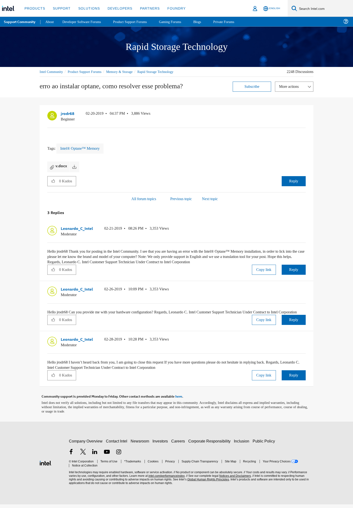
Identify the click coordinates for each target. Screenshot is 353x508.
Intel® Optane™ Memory (81, 148)
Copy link (264, 269)
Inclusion (242, 445)
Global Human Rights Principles (207, 483)
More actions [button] (290, 86)
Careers (179, 445)
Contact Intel (117, 445)
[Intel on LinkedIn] (95, 456)
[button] (304, 114)
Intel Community (52, 71)
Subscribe (252, 86)
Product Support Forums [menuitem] (135, 21)
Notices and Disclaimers (233, 479)
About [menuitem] (50, 21)
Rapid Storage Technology (165, 71)
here (178, 400)
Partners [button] (145, 8)
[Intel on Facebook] (71, 456)
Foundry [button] (171, 8)
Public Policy (264, 445)
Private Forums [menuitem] (233, 21)
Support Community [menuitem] (19, 21)
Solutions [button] (87, 8)
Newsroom (141, 445)
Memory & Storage (126, 71)
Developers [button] (116, 8)
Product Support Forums (88, 71)
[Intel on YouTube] (107, 456)
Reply (293, 180)
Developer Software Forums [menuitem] (84, 21)
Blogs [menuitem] (205, 21)
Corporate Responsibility (210, 445)
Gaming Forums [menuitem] (178, 21)
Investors (161, 445)
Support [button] (60, 8)
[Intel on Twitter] (83, 456)
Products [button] (34, 8)
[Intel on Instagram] (119, 456)
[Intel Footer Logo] (46, 466)
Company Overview (86, 445)
